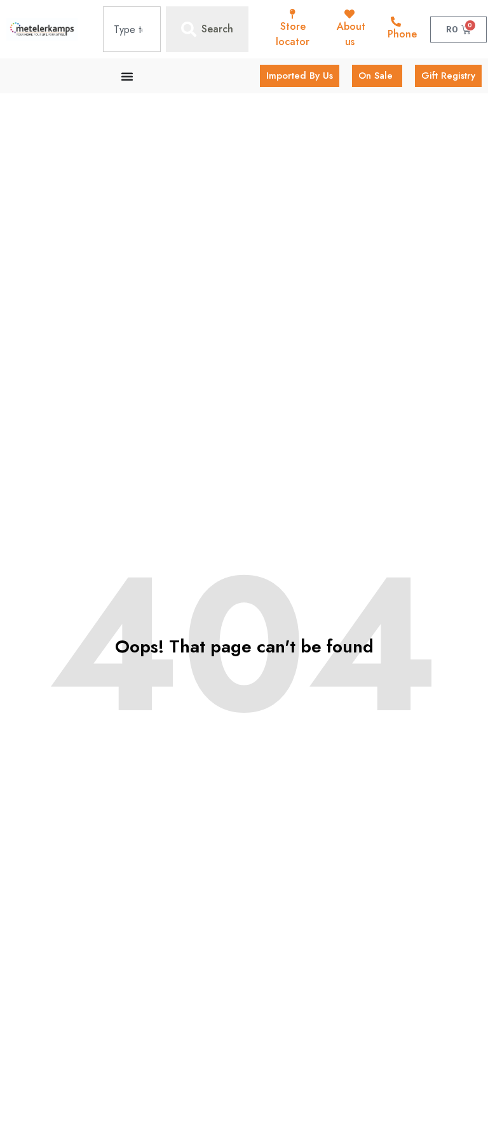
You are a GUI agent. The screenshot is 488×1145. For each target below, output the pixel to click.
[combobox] (132, 29)
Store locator (292, 34)
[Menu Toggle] (127, 76)
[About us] (349, 14)
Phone (402, 34)
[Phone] (396, 22)
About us (351, 34)
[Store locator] (293, 14)
